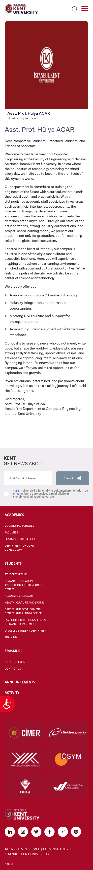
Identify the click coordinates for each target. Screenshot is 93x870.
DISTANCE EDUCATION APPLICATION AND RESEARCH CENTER (23, 585)
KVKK (16, 491)
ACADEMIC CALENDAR (19, 596)
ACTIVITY (12, 692)
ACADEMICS (14, 515)
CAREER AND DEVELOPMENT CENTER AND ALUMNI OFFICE (23, 611)
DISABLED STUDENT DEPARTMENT (26, 630)
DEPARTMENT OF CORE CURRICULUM (19, 548)
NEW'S (10, 703)
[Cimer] (25, 733)
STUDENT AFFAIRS (16, 574)
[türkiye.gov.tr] (67, 733)
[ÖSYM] (67, 759)
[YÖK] (25, 759)
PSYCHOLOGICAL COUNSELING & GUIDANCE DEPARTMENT (25, 622)
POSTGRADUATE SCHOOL (20, 539)
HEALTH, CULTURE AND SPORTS (25, 602)
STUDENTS (13, 563)
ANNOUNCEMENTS (16, 662)
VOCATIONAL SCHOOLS (19, 525)
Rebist (9, 864)
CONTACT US (13, 668)
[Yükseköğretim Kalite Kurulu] (67, 786)
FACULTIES (11, 532)
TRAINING (11, 637)
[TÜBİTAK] (25, 786)
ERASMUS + (14, 651)
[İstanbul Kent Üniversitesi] (21, 8)
